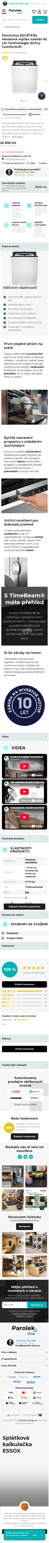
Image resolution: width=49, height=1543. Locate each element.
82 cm (28, 903)
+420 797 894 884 (24, 172)
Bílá (27, 892)
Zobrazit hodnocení (24, 1136)
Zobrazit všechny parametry (24, 906)
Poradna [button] (43, 163)
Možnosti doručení (15, 159)
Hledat (40, 20)
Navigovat (24, 1226)
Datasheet (12, 933)
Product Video (15, 938)
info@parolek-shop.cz (27, 1345)
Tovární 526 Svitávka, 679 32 (24, 1220)
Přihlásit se (37, 1305)
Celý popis (17, 136)
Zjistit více (41, 187)
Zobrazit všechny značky (25, 1104)
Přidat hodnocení (24, 984)
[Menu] (3, 10)
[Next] (46, 81)
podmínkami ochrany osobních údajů (25, 1314)
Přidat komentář (24, 1049)
